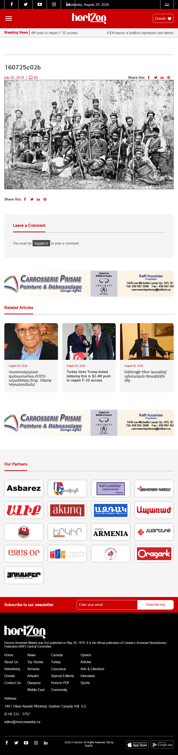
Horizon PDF (60, 683)
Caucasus (58, 669)
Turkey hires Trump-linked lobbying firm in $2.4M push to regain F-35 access (89, 376)
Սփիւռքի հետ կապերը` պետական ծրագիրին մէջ (145, 376)
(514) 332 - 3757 (17, 714)
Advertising (12, 669)
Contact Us (12, 683)
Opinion (86, 655)
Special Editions (62, 676)
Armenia (33, 669)
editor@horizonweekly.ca (22, 722)
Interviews (88, 676)
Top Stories (35, 662)
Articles (86, 662)
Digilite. (89, 745)
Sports (85, 683)
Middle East (35, 690)
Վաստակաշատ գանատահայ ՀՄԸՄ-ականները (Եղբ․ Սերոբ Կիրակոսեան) (30, 378)
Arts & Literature (92, 669)
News (31, 655)
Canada (57, 655)
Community (59, 690)
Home (8, 655)
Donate (161, 18)
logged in (41, 243)
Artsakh (33, 676)
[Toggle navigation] (8, 18)
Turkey (56, 662)
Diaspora (34, 683)
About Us (11, 662)
